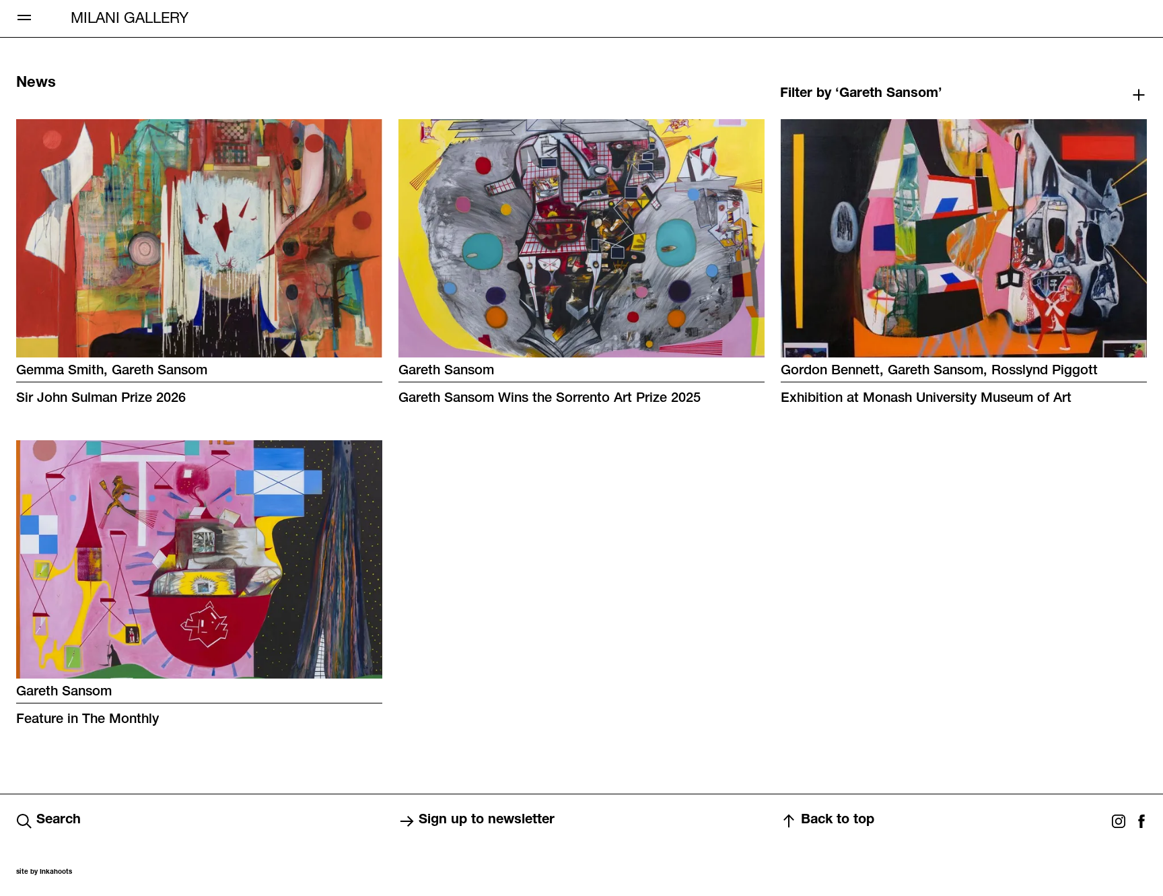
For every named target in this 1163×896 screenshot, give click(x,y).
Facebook (1141, 821)
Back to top (837, 820)
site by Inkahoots (44, 872)
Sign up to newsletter (487, 820)
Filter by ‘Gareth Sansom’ (861, 94)
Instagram (1118, 821)
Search (58, 820)
